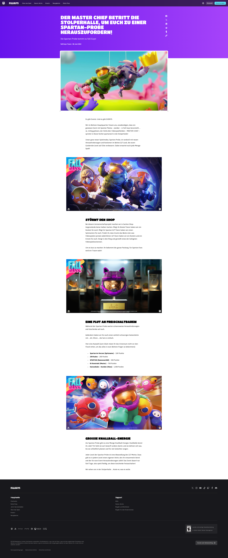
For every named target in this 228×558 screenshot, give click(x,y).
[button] (165, 17)
